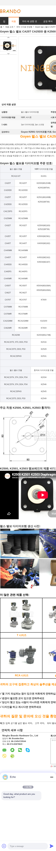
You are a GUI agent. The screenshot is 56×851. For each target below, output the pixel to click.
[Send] (51, 846)
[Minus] (52, 777)
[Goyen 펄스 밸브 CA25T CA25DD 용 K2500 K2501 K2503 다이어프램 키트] (8, 45)
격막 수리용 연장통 (24, 27)
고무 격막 (39, 723)
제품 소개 (9, 27)
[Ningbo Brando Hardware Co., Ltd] (10, 11)
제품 (14, 21)
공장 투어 (48, 21)
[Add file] (4, 846)
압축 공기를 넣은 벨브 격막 (19, 723)
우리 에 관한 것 (29, 21)
